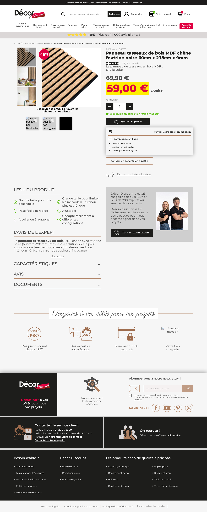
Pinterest (178, 408)
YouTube (167, 408)
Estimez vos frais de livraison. (134, 174)
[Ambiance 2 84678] (26, 77)
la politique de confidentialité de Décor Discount (161, 398)
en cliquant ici (172, 435)
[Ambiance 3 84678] (26, 97)
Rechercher (114, 14)
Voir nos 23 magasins (132, 2)
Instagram (189, 408)
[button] (32, 123)
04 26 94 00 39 (63, 430)
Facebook (156, 408)
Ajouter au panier (131, 121)
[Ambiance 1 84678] (26, 57)
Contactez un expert (135, 232)
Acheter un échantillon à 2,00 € (129, 161)
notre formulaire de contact (65, 436)
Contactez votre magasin (50, 440)
